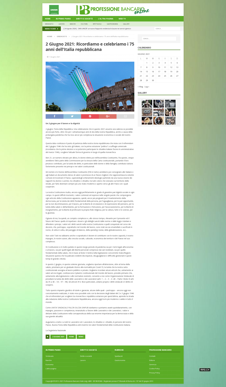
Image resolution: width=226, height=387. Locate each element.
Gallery (126, 24)
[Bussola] (158, 121)
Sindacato (50, 356)
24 (159, 76)
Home (47, 18)
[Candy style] (147, 121)
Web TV (122, 18)
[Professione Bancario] (113, 14)
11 (165, 67)
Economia (49, 364)
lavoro (62, 24)
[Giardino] (170, 112)
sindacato (49, 24)
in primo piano (63, 18)
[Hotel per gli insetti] (170, 121)
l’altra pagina (105, 18)
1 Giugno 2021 (54, 57)
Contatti (152, 356)
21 (141, 76)
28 (141, 80)
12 (171, 67)
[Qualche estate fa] (147, 112)
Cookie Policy (154, 368)
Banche (49, 360)
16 (153, 71)
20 (177, 71)
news (81, 337)
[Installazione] (158, 112)
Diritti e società (86, 356)
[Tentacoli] (158, 104)
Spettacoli (97, 24)
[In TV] (170, 104)
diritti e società (84, 18)
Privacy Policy (154, 373)
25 (165, 76)
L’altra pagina (51, 368)
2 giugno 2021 (58, 337)
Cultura (84, 24)
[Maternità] (147, 104)
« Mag (140, 86)
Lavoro (83, 360)
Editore (152, 360)
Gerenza (152, 364)
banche (73, 24)
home (71, 337)
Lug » (147, 86)
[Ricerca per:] (167, 28)
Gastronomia (112, 24)
